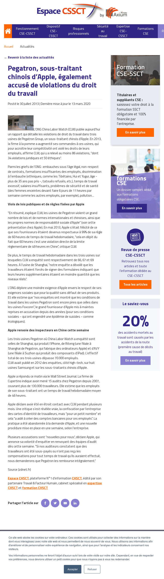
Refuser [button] (92, 569)
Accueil (8, 46)
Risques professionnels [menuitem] (78, 31)
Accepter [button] (72, 569)
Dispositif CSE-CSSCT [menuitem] (53, 31)
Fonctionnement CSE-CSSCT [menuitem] (27, 31)
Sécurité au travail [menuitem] (102, 31)
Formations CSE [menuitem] (146, 31)
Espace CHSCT (18, 478)
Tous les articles (135, 284)
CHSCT (77, 478)
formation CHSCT (35, 487)
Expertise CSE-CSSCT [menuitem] (123, 31)
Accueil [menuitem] (8, 31)
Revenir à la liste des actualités (31, 57)
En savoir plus (135, 132)
